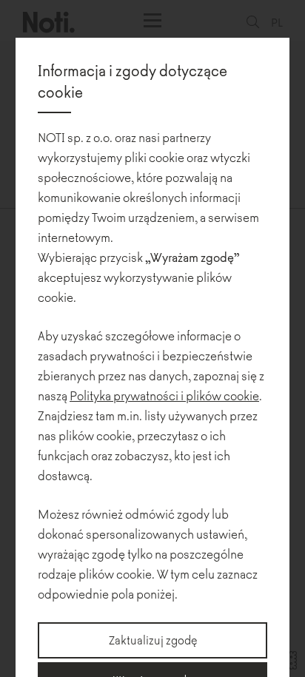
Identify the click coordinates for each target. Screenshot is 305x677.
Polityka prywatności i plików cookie (164, 395)
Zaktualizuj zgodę (153, 639)
